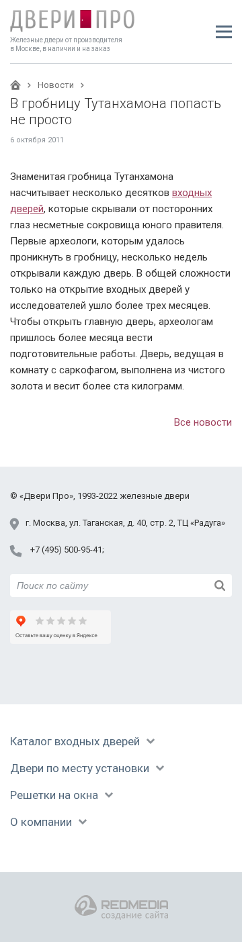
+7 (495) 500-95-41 (66, 550)
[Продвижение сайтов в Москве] (121, 907)
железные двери (155, 496)
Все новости (203, 422)
